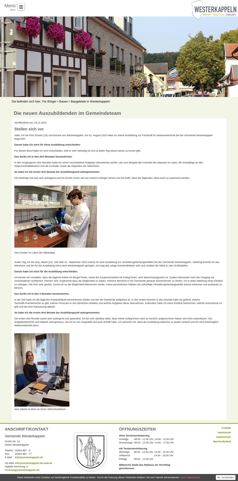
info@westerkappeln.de (29, 457)
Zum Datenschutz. (191, 477)
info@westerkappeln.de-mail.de (33, 463)
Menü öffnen (21, 6)
